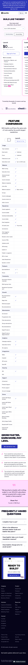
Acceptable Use (5, 641)
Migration (17, 614)
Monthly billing (9, 34)
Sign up (21, 13)
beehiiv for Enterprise (6, 595)
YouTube (3, 618)
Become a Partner (5, 598)
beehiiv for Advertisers (6, 593)
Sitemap (17, 641)
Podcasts (17, 591)
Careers (3, 591)
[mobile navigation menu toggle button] (26, 13)
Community (17, 595)
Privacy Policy (4, 637)
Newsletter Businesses (6, 607)
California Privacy (5, 639)
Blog (16, 604)
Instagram (3, 623)
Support (17, 609)
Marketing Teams (5, 611)
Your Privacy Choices (20, 634)
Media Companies (5, 609)
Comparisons (18, 611)
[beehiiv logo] (5, 13)
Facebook (3, 621)
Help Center (18, 607)
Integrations (18, 598)
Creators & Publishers (6, 604)
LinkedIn (3, 628)
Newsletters (18, 588)
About (2, 588)
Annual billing (19, 34)
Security (17, 637)
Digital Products (19, 593)
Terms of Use (4, 634)
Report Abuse (18, 639)
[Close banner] (26, 2)
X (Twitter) (3, 625)
